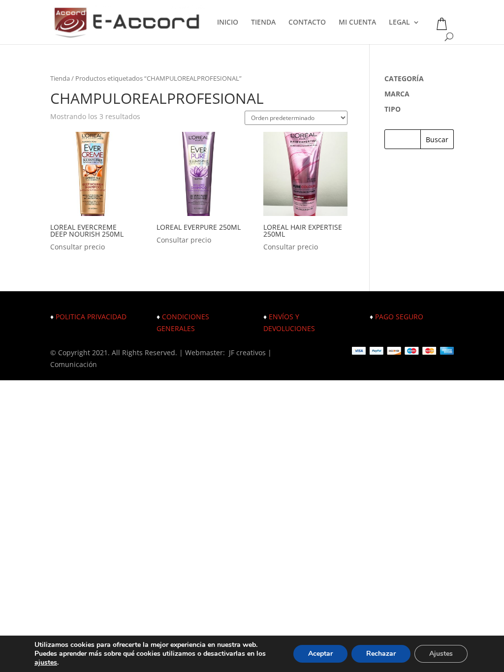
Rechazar (381, 653)
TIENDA (263, 23)
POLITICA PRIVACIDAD (91, 316)
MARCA (397, 93)
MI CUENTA (357, 23)
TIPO (392, 109)
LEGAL (399, 23)
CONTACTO (307, 23)
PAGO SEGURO (399, 316)
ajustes (45, 662)
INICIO (227, 23)
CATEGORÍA (404, 78)
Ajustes (441, 653)
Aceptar (320, 653)
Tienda (60, 78)
